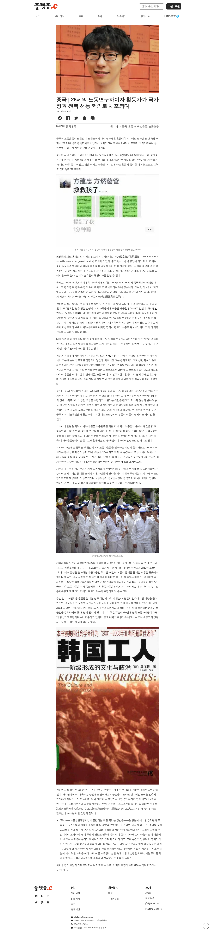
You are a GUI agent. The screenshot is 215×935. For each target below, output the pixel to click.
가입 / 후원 (174, 6)
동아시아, (115, 126)
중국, (125, 126)
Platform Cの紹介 (153, 909)
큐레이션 (59, 16)
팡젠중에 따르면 (65, 256)
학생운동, (142, 126)
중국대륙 (71, 126)
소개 (38, 16)
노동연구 (153, 126)
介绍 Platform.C (153, 903)
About (148, 893)
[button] (84, 118)
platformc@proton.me (83, 917)
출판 (81, 16)
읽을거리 (121, 16)
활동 (100, 16)
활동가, (132, 126)
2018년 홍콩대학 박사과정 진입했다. (119, 355)
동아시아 (145, 16)
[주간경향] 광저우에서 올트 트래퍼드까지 (121, 461)
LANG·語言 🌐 (171, 16)
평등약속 (149, 898)
